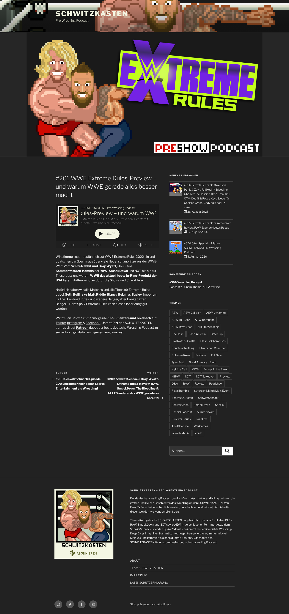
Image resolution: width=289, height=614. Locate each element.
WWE (198, 433)
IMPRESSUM (138, 575)
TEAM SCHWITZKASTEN (146, 567)
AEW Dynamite (216, 312)
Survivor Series (181, 419)
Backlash (177, 334)
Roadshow (215, 383)
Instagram (75, 323)
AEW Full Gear (181, 319)
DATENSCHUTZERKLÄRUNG (149, 582)
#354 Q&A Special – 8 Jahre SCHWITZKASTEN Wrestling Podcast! (202, 248)
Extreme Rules (181, 355)
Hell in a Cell (179, 369)
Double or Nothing (183, 348)
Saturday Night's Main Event (211, 390)
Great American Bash (202, 362)
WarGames (201, 426)
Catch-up (217, 334)
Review (199, 383)
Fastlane (200, 355)
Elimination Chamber (212, 348)
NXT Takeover (205, 376)
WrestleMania (180, 433)
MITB (195, 369)
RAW (186, 383)
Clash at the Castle (183, 341)
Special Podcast (182, 412)
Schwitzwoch (180, 404)
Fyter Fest (178, 362)
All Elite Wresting (208, 326)
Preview (225, 376)
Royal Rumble (180, 390)
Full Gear (216, 355)
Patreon (82, 327)
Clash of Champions (212, 341)
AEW (175, 312)
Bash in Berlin (197, 334)
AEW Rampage (204, 319)
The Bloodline (180, 426)
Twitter (61, 323)
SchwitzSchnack (208, 397)
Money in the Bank (215, 369)
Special (219, 404)
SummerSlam (205, 412)
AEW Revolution (182, 326)
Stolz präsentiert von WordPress (150, 604)
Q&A (175, 383)
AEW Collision (192, 312)
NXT (188, 376)
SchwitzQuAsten (182, 397)
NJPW (176, 376)
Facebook (93, 323)
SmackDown (202, 404)
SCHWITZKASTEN (92, 13)
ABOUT (135, 560)
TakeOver (202, 419)
